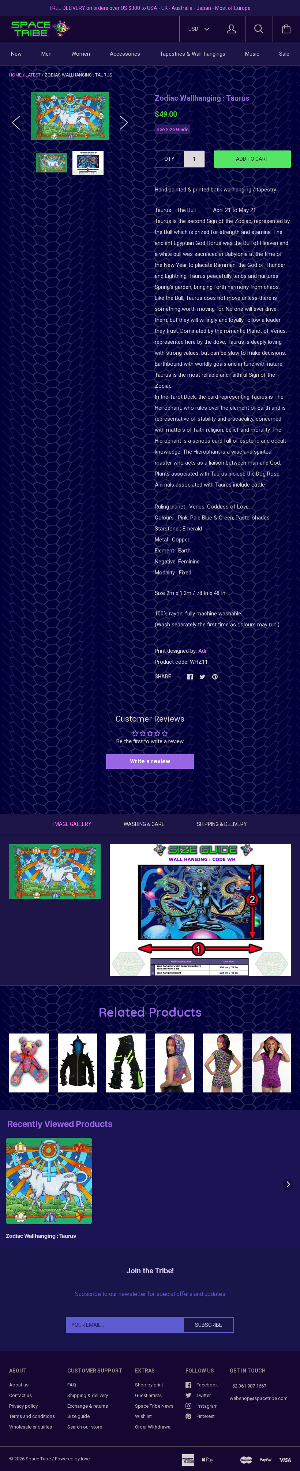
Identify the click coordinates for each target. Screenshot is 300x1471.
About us (19, 1385)
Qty (169, 159)
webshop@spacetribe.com (259, 1398)
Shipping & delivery (87, 1395)
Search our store (84, 1427)
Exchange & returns (87, 1406)
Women (80, 54)
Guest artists (148, 1395)
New (16, 54)
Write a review (150, 761)
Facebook (207, 1385)
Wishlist (143, 1416)
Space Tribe (38, 1458)
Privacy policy (23, 1406)
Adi (202, 651)
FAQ (71, 1385)
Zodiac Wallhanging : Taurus (41, 1236)
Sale (284, 54)
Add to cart (252, 159)
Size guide (78, 1416)
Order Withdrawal (153, 1427)
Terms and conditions (32, 1416)
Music (252, 54)
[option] (70, 116)
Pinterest (205, 1416)
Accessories (125, 54)
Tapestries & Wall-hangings (192, 54)
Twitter (203, 1395)
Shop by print (149, 1385)
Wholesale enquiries (30, 1427)
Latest (33, 75)
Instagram (207, 1406)
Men (46, 54)
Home (15, 75)
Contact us (20, 1395)
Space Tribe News (154, 1406)
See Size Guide (172, 129)
